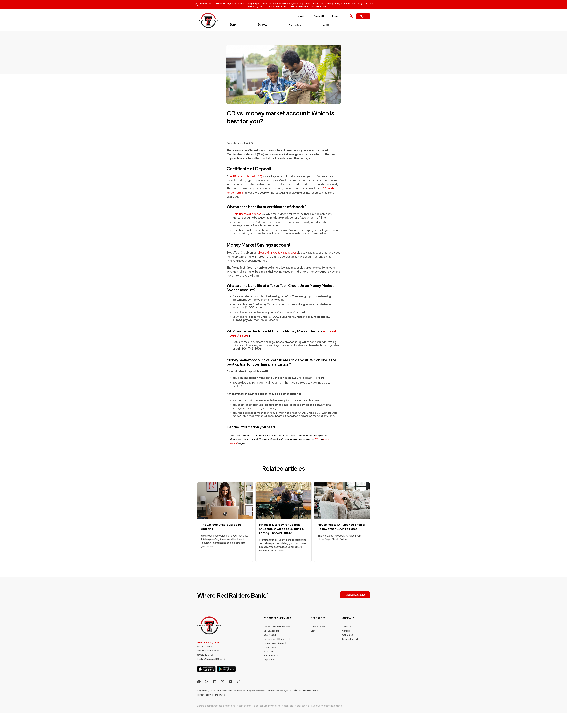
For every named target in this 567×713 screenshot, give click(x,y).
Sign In (363, 16)
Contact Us (319, 16)
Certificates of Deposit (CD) (277, 639)
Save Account (270, 634)
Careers (346, 630)
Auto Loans (269, 651)
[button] (233, 24)
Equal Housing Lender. (308, 690)
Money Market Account (275, 643)
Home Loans (270, 647)
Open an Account (355, 594)
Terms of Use (218, 694)
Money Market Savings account (278, 252)
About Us (302, 16)
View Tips (321, 6)
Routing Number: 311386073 (211, 659)
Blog (313, 630)
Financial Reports (350, 639)
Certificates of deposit (247, 213)
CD (316, 439)
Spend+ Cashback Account (277, 626)
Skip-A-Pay (269, 659)
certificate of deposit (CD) (245, 176)
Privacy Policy (204, 694)
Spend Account (271, 630)
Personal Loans (271, 655)
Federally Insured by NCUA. (280, 690)
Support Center (205, 646)
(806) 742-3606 (205, 654)
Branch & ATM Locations (209, 650)
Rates (335, 16)
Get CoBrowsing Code (208, 642)
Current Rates (318, 626)
